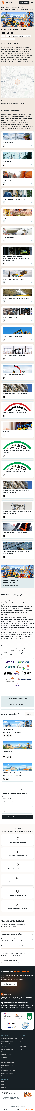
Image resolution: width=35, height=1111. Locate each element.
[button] (31, 3)
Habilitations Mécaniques (7, 1062)
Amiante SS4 (4, 1057)
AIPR (2, 1059)
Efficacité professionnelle (8, 1075)
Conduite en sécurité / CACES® (9, 1038)
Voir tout (29, 714)
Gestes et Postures (6, 1054)
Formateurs (23, 1049)
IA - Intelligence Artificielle (8, 1070)
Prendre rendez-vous (9, 984)
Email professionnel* (7, 801)
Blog (2, 1084)
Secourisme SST (5, 1043)
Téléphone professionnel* (8, 808)
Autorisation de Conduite (7, 1041)
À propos (3, 1087)
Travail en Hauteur (6, 1046)
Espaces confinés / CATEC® (8, 1065)
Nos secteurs (23, 1046)
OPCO (21, 1041)
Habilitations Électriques (7, 1049)
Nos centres (23, 1043)
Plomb (3, 1067)
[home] (7, 2)
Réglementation (5, 1082)
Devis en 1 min (23, 1038)
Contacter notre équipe (10, 960)
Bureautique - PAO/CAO (7, 1073)
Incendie (3, 1051)
